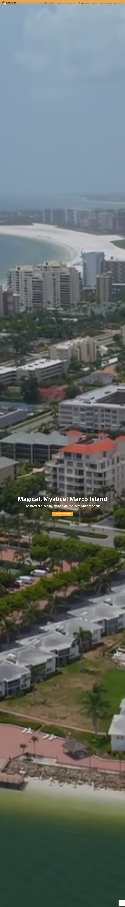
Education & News (110, 3)
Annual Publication (47, 3)
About (36, 3)
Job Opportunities (83, 3)
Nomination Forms (97, 3)
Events (59, 3)
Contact (120, 3)
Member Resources (69, 3)
